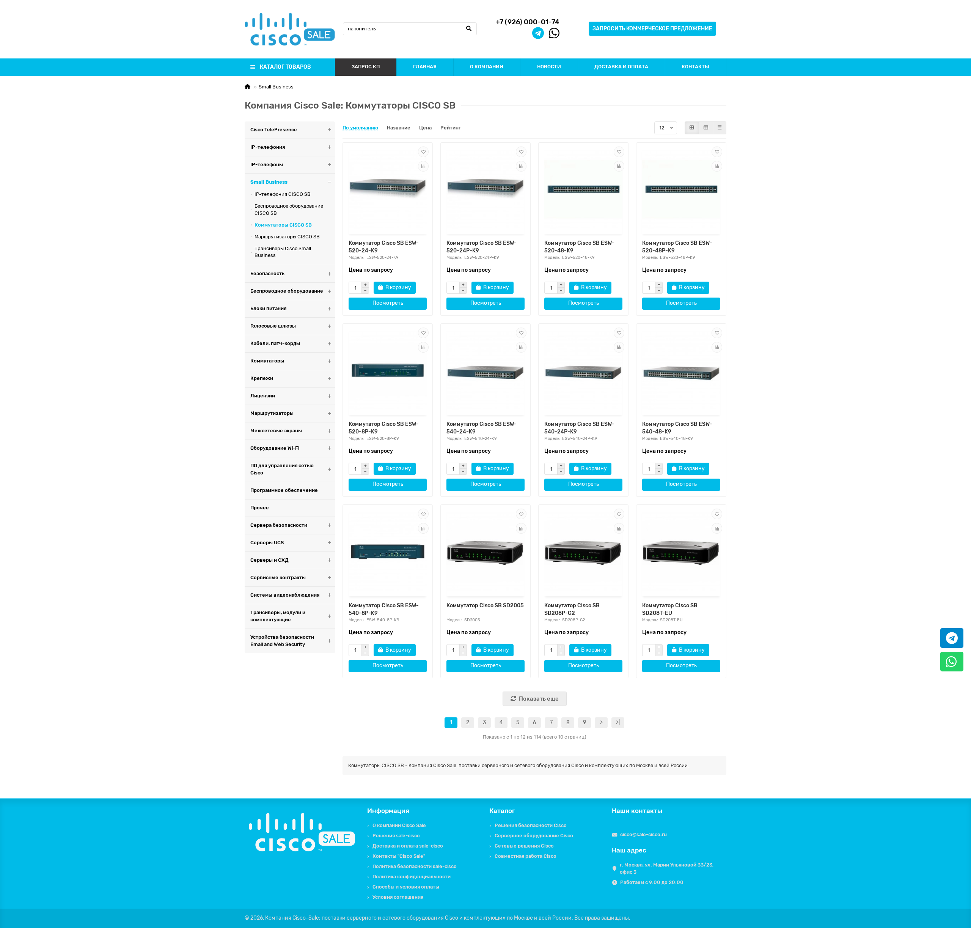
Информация (388, 811)
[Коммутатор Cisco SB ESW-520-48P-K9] (681, 189)
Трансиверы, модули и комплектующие (277, 616)
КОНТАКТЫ (695, 66)
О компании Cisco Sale (399, 825)
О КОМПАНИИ (486, 66)
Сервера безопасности (278, 525)
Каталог (502, 811)
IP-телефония (267, 147)
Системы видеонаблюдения (284, 595)
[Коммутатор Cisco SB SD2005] (485, 551)
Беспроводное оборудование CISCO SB (289, 209)
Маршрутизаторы (272, 413)
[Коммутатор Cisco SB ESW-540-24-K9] (485, 370)
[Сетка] (692, 127)
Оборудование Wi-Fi (274, 448)
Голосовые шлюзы (273, 326)
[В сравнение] (423, 166)
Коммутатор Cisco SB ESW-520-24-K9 (384, 247)
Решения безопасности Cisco (531, 825)
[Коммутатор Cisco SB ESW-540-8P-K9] (388, 551)
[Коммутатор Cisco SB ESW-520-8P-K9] (388, 370)
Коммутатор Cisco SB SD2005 (485, 605)
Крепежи (261, 378)
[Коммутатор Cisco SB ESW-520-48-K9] (583, 189)
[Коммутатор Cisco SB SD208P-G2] (583, 551)
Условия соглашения (397, 897)
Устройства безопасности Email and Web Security (282, 640)
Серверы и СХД (269, 560)
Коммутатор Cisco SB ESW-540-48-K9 (677, 428)
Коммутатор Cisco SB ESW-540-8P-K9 (384, 609)
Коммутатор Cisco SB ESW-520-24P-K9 (481, 247)
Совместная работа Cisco (525, 856)
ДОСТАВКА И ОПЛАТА (621, 66)
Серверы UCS (267, 542)
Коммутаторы (267, 361)
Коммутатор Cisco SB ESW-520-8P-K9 (384, 428)
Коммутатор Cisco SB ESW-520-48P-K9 (677, 247)
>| (618, 722)
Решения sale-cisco (396, 835)
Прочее (259, 507)
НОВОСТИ (549, 66)
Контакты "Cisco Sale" (398, 856)
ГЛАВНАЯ (425, 66)
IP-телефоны (266, 164)
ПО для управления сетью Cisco (282, 469)
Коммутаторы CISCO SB (283, 225)
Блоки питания (268, 308)
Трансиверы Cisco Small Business (283, 252)
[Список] (706, 127)
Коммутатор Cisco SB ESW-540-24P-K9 (579, 428)
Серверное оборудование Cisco (534, 835)
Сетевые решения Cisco (524, 846)
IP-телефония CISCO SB (283, 194)
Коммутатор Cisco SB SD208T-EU (670, 609)
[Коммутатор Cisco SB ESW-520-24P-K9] (485, 189)
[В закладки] (423, 152)
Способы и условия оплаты (405, 887)
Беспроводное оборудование (286, 291)
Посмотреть (387, 303)
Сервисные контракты (278, 577)
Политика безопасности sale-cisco (414, 866)
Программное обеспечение (284, 490)
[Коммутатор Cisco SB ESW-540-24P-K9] (583, 370)
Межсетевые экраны (276, 430)
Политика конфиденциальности (411, 876)
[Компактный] (719, 127)
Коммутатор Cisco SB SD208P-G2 (572, 609)
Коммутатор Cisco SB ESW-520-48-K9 (579, 247)
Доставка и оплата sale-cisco (407, 846)
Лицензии (262, 396)
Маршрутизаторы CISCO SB (287, 236)
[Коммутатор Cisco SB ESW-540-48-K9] (681, 370)
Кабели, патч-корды (275, 343)
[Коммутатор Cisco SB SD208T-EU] (681, 551)
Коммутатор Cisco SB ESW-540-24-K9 (481, 428)
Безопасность (267, 273)
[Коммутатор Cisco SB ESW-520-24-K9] (388, 189)
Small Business (276, 87)
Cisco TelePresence (273, 129)
